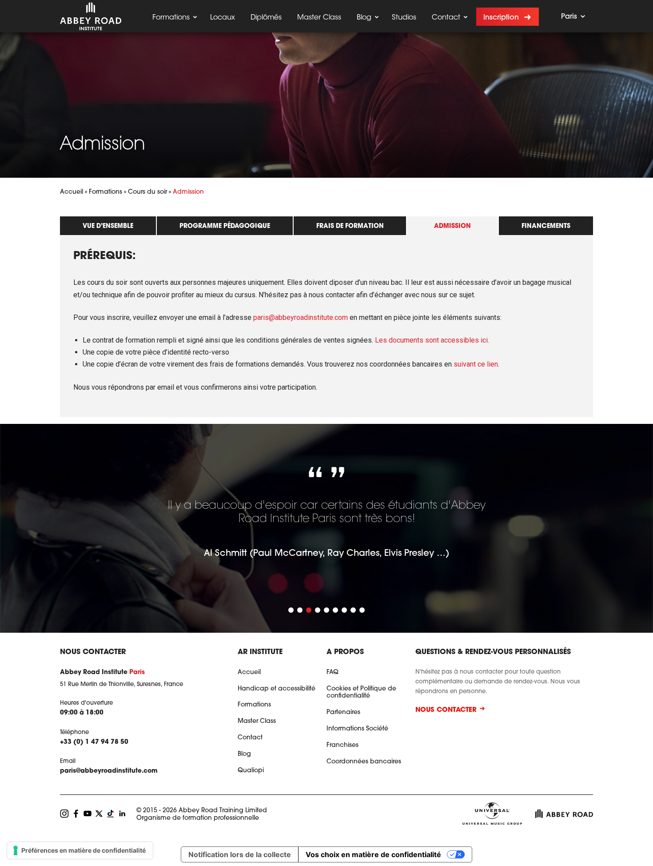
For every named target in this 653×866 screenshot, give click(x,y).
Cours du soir (147, 192)
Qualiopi (251, 771)
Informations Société (357, 729)
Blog (364, 17)
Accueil (71, 192)
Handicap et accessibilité (276, 689)
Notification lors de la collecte (239, 854)
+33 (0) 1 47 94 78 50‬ (94, 742)
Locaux (222, 17)
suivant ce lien (476, 364)
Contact (446, 17)
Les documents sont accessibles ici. (432, 340)
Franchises (342, 745)
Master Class (319, 17)
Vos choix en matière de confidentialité (373, 854)
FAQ (332, 673)
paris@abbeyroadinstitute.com (300, 317)
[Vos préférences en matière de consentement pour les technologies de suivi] (80, 850)
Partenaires (343, 713)
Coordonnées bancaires (363, 762)
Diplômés (266, 17)
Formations (171, 17)
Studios (404, 17)
